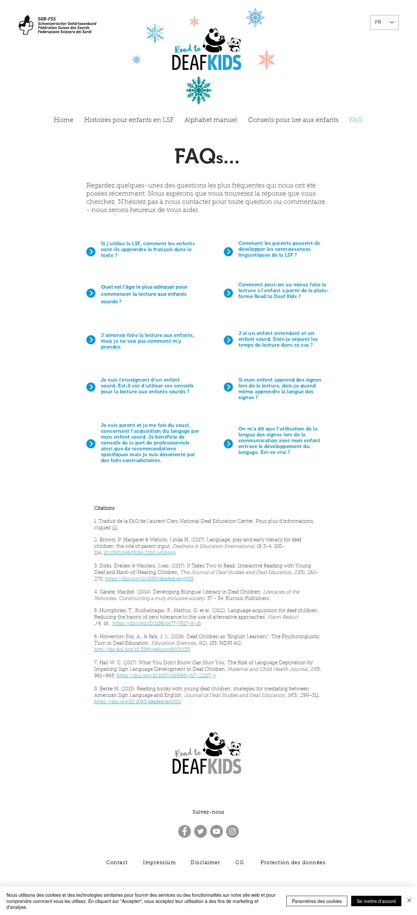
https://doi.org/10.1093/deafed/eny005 (149, 579)
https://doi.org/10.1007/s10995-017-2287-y (166, 676)
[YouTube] (216, 831)
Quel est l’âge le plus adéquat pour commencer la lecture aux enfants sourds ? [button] (144, 294)
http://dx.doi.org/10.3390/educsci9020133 (142, 650)
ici (114, 528)
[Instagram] (232, 831)
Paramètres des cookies (317, 901)
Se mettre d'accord (376, 901)
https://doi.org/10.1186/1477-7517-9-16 (156, 624)
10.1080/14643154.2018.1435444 (140, 553)
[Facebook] (184, 831)
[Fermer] (409, 901)
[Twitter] (200, 831)
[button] (148, 249)
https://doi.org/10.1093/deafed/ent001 (137, 702)
